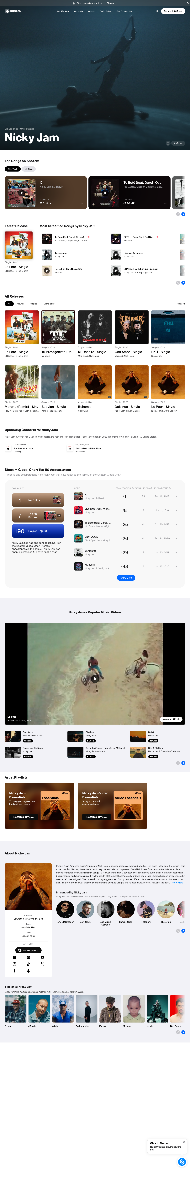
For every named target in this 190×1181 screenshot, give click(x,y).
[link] (171, 719)
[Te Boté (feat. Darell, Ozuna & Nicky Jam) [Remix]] (72, 238)
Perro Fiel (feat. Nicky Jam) (68, 269)
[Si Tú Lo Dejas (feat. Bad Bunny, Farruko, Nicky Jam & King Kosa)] (141, 238)
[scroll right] (183, 214)
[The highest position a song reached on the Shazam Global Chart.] (133, 488)
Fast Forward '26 (124, 11)
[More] (101, 239)
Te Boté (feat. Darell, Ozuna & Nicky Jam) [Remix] (80, 237)
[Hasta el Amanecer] (141, 254)
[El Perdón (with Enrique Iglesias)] (141, 270)
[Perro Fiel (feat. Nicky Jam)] (72, 270)
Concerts (78, 11)
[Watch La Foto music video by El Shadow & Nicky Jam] (95, 679)
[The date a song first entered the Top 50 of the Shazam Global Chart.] (170, 488)
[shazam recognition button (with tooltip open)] (182, 1162)
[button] (188, 2)
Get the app (63, 11)
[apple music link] (178, 143)
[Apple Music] (10, 276)
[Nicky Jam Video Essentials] (112, 806)
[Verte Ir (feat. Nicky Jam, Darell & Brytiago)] (185, 239)
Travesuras (60, 253)
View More (177, 882)
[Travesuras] (72, 254)
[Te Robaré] (185, 255)
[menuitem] (63, 11)
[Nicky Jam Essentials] (39, 806)
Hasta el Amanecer (133, 253)
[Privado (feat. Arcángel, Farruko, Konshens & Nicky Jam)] (185, 271)
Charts (91, 11)
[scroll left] (178, 214)
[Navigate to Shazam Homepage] (13, 11)
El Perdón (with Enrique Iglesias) (141, 269)
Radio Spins (105, 11)
